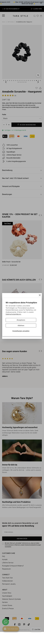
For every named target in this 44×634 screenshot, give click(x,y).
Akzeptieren (21, 320)
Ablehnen (21, 325)
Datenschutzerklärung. (13, 314)
